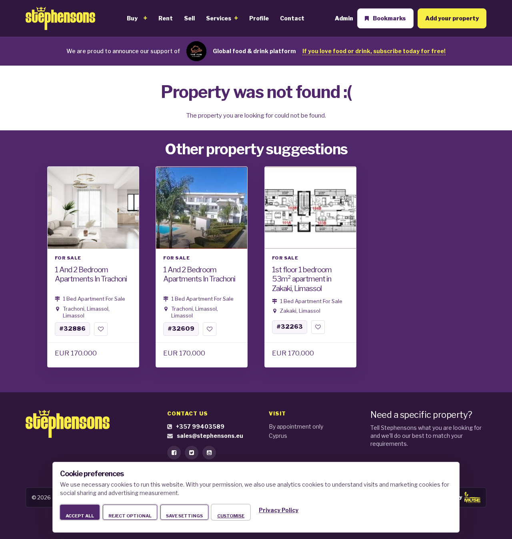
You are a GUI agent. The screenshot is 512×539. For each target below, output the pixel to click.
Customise (230, 516)
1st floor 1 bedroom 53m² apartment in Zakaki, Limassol (302, 279)
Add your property (452, 18)
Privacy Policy (278, 510)
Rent (165, 18)
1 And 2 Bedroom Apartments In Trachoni (91, 274)
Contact (292, 18)
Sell (189, 18)
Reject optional (130, 516)
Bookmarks (389, 18)
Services (218, 18)
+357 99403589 (200, 426)
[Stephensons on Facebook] (174, 452)
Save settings (184, 516)
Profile (259, 18)
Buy (132, 18)
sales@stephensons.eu (210, 435)
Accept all (80, 516)
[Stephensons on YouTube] (209, 452)
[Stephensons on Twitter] (191, 452)
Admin (344, 18)
